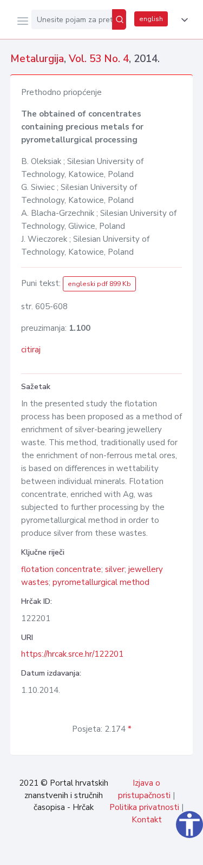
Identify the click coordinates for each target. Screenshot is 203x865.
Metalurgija (37, 59)
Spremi (114, 851)
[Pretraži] (119, 19)
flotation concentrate (61, 569)
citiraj (31, 349)
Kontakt (147, 819)
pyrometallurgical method (101, 582)
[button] (182, 20)
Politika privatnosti (144, 807)
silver (115, 569)
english (151, 19)
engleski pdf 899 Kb (99, 284)
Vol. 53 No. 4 (99, 59)
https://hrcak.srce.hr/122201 (72, 654)
